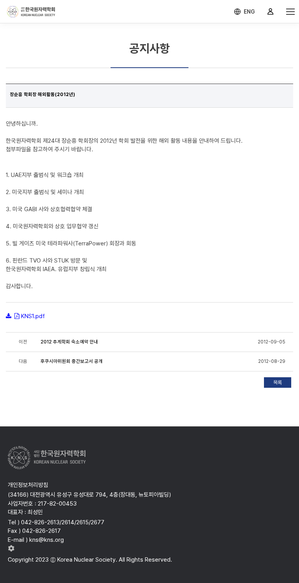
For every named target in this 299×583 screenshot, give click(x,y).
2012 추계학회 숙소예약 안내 (69, 342)
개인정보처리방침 (28, 484)
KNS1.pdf (33, 316)
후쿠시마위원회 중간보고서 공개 (71, 361)
